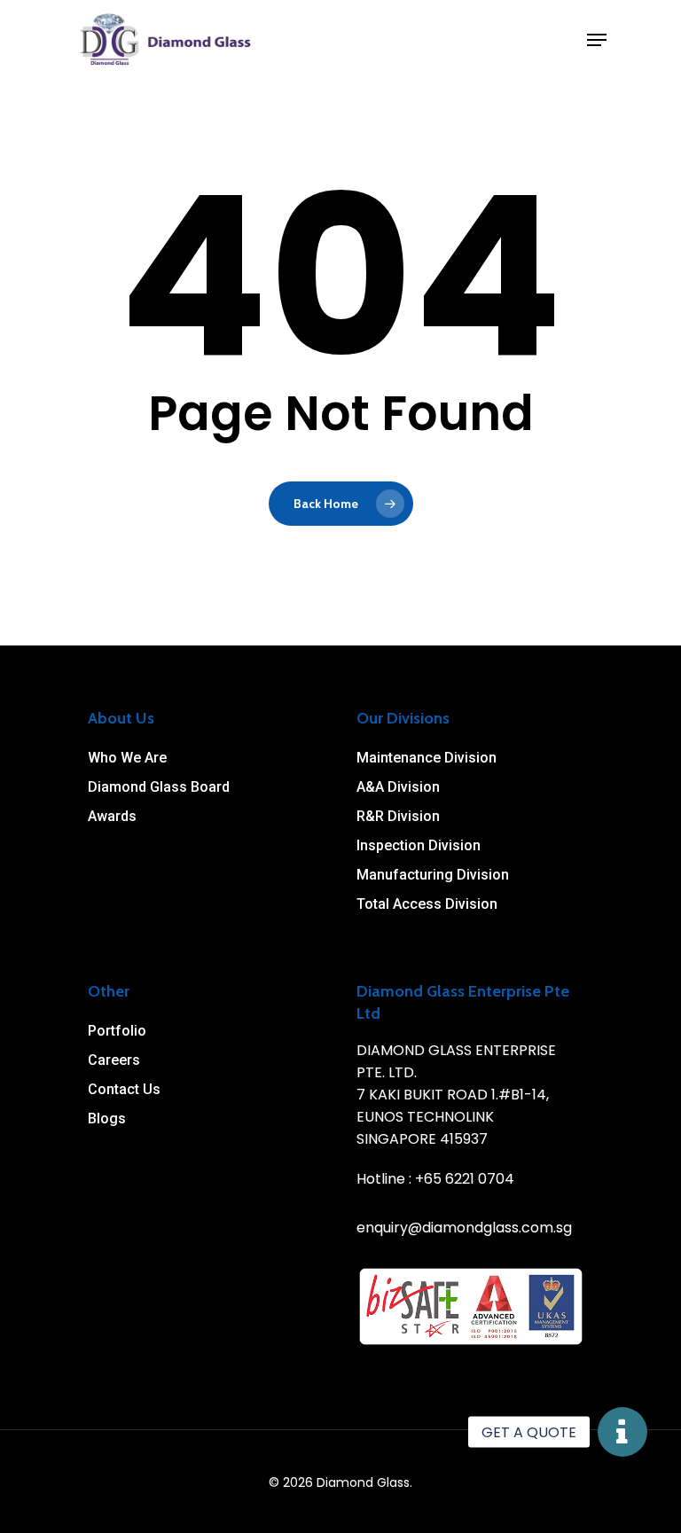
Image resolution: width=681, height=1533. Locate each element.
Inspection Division (418, 845)
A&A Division (398, 786)
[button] (622, 1432)
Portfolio (117, 1030)
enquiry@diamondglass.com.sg (464, 1227)
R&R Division (398, 816)
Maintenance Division (426, 757)
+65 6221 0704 (464, 1179)
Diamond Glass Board (159, 786)
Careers (114, 1060)
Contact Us (124, 1089)
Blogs (107, 1118)
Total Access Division (426, 904)
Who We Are (127, 757)
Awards (112, 816)
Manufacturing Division (432, 874)
